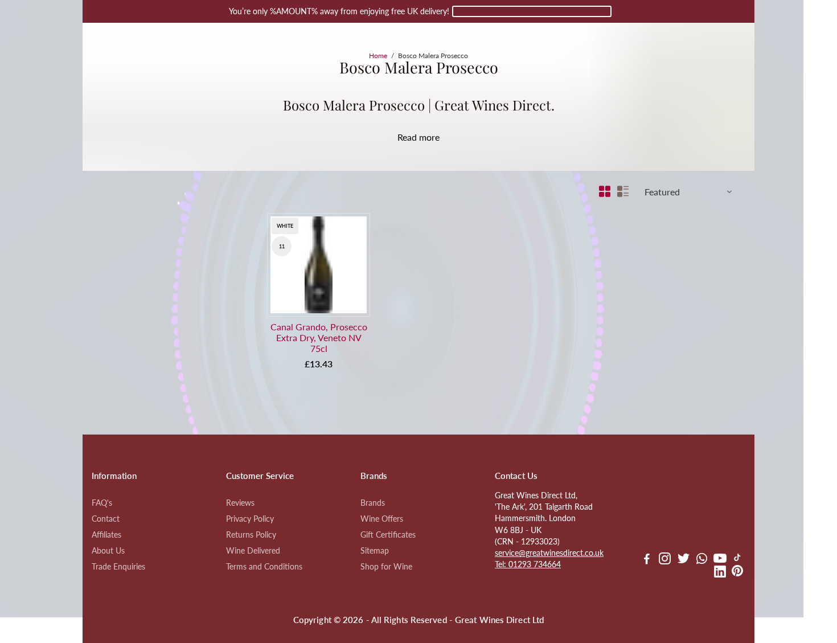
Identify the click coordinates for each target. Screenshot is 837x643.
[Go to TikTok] (737, 560)
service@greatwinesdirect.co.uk (549, 553)
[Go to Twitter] (683, 560)
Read (407, 137)
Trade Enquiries (118, 566)
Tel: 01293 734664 (528, 564)
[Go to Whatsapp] (701, 560)
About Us (108, 550)
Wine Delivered (253, 550)
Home (378, 55)
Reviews (240, 502)
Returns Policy (251, 534)
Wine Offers (381, 518)
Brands (372, 502)
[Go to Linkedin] (720, 573)
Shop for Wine (386, 566)
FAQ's (102, 502)
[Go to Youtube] (720, 560)
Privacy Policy (250, 518)
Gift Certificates (388, 534)
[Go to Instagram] (665, 560)
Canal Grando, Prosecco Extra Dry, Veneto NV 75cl (318, 337)
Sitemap (374, 550)
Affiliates (106, 534)
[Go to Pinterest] (737, 573)
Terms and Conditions (264, 566)
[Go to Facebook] (647, 560)
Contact (106, 518)
